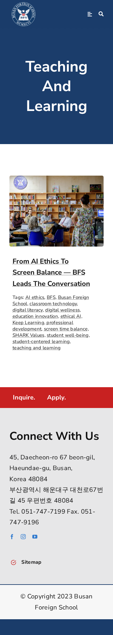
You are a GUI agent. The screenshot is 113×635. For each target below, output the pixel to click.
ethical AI (71, 316)
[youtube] (34, 536)
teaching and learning (37, 348)
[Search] (101, 14)
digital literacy (28, 310)
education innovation (35, 316)
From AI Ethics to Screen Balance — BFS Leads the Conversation (51, 272)
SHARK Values (29, 335)
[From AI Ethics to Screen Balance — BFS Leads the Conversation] (56, 181)
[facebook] (11, 536)
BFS (51, 297)
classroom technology (53, 303)
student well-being (68, 335)
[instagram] (23, 536)
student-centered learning (41, 341)
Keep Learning (28, 322)
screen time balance (66, 329)
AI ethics (35, 297)
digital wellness (62, 310)
